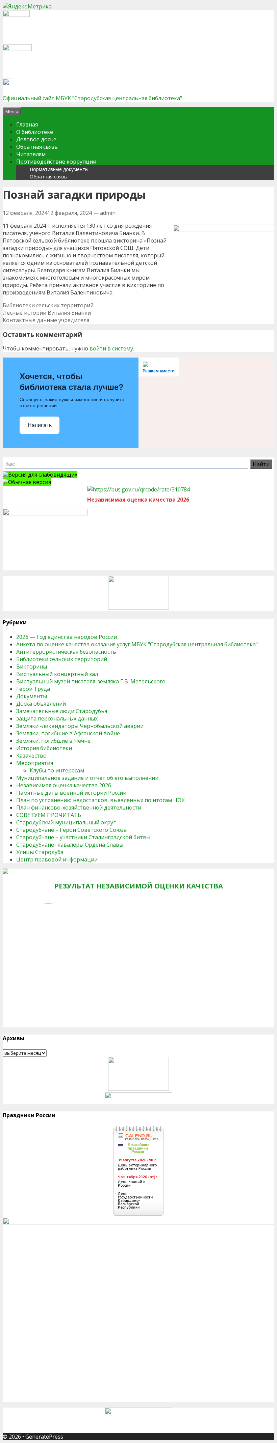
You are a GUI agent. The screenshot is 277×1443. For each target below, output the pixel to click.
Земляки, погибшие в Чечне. (54, 740)
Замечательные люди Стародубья (61, 711)
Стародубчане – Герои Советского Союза (71, 829)
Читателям (31, 154)
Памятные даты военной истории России (71, 792)
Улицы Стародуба (40, 852)
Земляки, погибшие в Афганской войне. (68, 733)
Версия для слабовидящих (42, 474)
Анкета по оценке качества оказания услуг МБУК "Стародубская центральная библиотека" (137, 644)
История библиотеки (44, 748)
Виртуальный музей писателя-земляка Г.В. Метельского (91, 681)
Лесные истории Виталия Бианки (47, 312)
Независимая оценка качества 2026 (63, 785)
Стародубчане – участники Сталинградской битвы (83, 837)
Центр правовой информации (57, 859)
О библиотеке (34, 132)
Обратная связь (37, 146)
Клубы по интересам (57, 770)
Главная (27, 124)
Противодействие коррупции (56, 161)
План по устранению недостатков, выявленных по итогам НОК (100, 800)
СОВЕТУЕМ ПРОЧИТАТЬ (48, 815)
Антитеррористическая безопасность (66, 651)
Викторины (31, 666)
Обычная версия (29, 482)
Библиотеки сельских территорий (48, 305)
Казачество (31, 755)
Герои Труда (33, 688)
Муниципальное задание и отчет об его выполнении (87, 778)
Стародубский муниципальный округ (66, 822)
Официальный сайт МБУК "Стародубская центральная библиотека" (92, 98)
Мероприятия (34, 763)
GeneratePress (44, 1436)
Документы (31, 696)
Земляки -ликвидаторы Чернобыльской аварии (80, 726)
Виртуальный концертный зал (57, 674)
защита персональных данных (57, 718)
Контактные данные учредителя (46, 320)
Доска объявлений (41, 703)
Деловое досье (36, 139)
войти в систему (111, 348)
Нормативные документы (59, 169)
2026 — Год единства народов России (66, 637)
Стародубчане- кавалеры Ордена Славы (69, 844)
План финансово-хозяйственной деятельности (78, 807)
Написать (40, 425)
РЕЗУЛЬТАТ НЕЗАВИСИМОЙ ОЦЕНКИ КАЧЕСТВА (138, 885)
